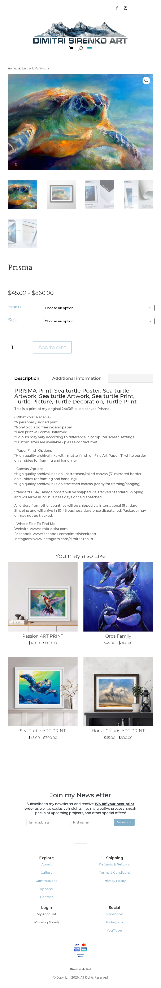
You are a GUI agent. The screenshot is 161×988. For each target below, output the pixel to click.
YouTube (114, 930)
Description (26, 378)
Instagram (114, 922)
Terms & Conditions (114, 872)
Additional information (77, 378)
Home (12, 68)
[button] (146, 80)
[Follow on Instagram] (125, 8)
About (46, 864)
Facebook (114, 914)
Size (12, 320)
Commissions (46, 881)
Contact (46, 897)
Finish (14, 306)
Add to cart (52, 347)
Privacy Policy (115, 881)
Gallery (22, 68)
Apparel (46, 889)
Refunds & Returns (114, 864)
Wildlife (33, 68)
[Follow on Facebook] (117, 8)
